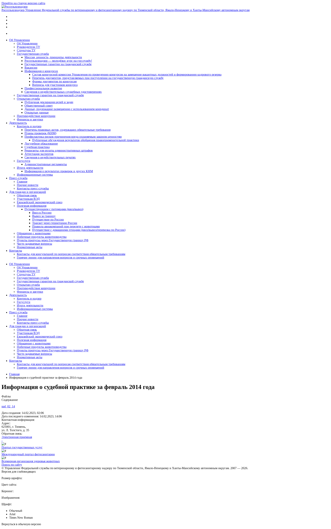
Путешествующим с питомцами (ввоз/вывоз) (54, 209)
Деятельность (18, 122)
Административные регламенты (46, 164)
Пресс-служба (18, 178)
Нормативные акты (29, 247)
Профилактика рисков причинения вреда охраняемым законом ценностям (73, 136)
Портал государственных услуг (22, 447)
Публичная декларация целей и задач (49, 102)
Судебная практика (37, 147)
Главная (14, 374)
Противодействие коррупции (36, 116)
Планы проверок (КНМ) (40, 133)
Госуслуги (23, 160)
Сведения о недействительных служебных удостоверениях (63, 91)
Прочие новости (27, 185)
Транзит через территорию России (54, 223)
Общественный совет (39, 105)
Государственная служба (33, 53)
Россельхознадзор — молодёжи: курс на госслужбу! (58, 60)
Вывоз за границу (44, 216)
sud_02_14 (8, 406)
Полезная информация (31, 205)
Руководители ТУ (28, 47)
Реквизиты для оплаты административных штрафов (59, 150)
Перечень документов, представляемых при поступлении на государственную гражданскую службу (98, 78)
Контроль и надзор (29, 126)
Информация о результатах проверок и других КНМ (59, 171)
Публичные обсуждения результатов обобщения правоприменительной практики (85, 140)
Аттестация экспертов (39, 154)
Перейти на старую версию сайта (23, 3)
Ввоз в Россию (42, 212)
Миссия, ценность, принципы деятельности (53, 57)
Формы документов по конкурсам (54, 81)
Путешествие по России (48, 219)
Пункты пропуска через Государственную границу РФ (52, 240)
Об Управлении (19, 40)
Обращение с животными (34, 233)
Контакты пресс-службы (33, 188)
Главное (22, 181)
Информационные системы (35, 174)
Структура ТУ (26, 50)
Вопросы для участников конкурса (55, 85)
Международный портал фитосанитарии (28, 454)
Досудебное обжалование (41, 143)
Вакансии (31, 67)
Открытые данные (37, 112)
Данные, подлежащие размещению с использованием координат (67, 109)
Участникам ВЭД (28, 198)
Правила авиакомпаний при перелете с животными (66, 226)
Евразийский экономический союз (39, 202)
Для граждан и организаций (27, 192)
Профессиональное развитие (43, 88)
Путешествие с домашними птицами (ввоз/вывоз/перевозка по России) (78, 230)
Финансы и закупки (30, 119)
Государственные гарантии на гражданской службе (58, 64)
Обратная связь (27, 195)
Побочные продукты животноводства (41, 236)
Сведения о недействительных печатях (50, 157)
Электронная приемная (17, 437)
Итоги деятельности (30, 167)
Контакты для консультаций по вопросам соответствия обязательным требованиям (71, 254)
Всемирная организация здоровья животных (31, 461)
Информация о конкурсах (41, 71)
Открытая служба (28, 98)
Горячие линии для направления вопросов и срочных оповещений (60, 257)
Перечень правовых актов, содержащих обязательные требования (68, 129)
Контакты (15, 250)
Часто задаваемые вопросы (34, 243)
